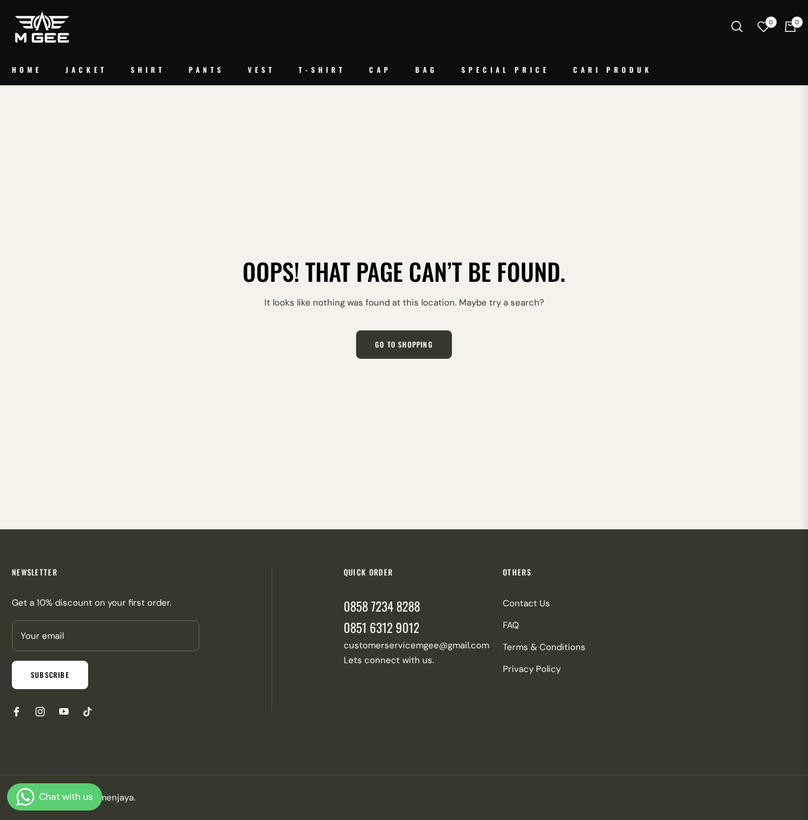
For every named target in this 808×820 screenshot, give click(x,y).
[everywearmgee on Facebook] (16, 711)
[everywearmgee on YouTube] (64, 711)
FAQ (511, 625)
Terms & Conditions (544, 647)
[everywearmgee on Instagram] (40, 711)
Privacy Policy (532, 669)
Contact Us (526, 603)
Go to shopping (404, 344)
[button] (737, 26)
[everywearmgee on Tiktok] (90, 711)
